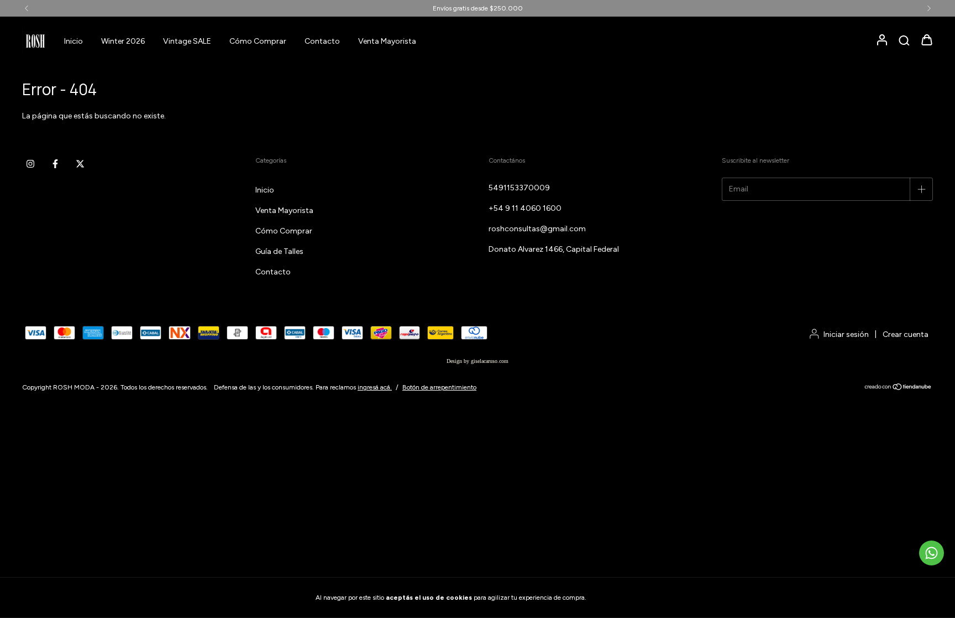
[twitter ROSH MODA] (80, 163)
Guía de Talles (279, 251)
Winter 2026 (123, 41)
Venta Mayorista (387, 41)
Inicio (73, 41)
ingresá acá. (375, 387)
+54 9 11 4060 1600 (525, 208)
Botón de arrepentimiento (439, 387)
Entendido (618, 597)
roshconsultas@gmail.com (537, 228)
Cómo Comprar (257, 41)
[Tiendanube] (898, 388)
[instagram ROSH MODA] (30, 163)
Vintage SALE (187, 41)
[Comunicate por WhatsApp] (931, 553)
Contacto (322, 41)
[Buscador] (904, 41)
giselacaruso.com (489, 361)
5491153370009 (519, 188)
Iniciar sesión (846, 334)
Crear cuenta (905, 334)
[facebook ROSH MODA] (55, 163)
